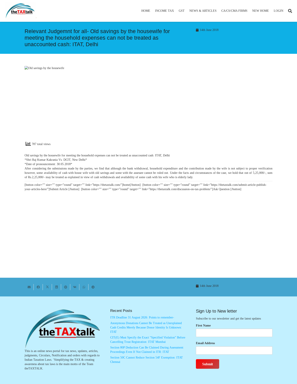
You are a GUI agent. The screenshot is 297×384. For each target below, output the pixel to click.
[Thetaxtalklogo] (20, 11)
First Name (203, 325)
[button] (176, 11)
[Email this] (29, 287)
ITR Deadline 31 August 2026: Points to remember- (142, 317)
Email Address (205, 343)
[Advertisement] (212, 105)
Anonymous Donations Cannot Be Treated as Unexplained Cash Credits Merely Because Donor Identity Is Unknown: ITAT (146, 327)
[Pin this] (65, 287)
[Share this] (38, 287)
